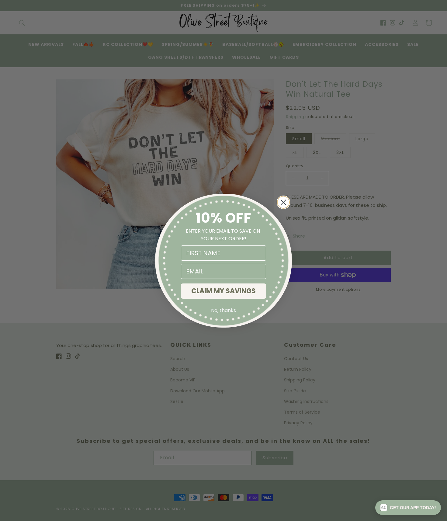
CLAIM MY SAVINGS (223, 291)
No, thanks (223, 310)
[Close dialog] (283, 202)
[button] (408, 507)
